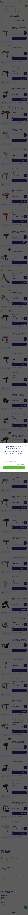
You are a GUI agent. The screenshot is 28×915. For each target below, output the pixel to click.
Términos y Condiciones (20, 464)
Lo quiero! (14, 467)
